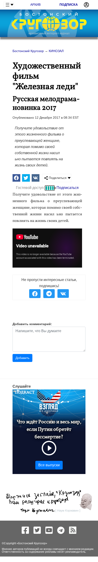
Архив (35, 4)
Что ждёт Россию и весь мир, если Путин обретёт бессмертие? (49, 430)
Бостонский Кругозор (32, 543)
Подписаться (68, 188)
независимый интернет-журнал (49, 33)
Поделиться (57, 178)
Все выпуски (49, 465)
